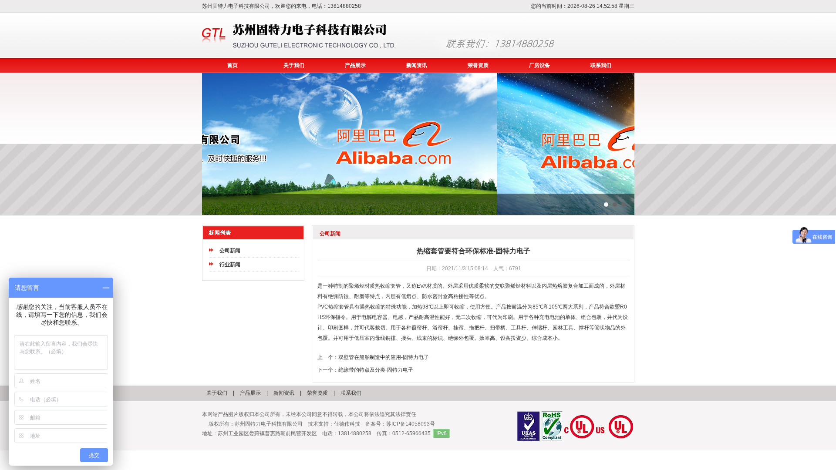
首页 (232, 65)
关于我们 (293, 65)
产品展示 (355, 65)
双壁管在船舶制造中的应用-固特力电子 (383, 357)
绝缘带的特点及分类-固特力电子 (375, 370)
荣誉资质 (478, 65)
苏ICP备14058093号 (410, 424)
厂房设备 (539, 65)
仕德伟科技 (347, 424)
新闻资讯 (416, 65)
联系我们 (600, 65)
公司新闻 (229, 251)
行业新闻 (229, 265)
